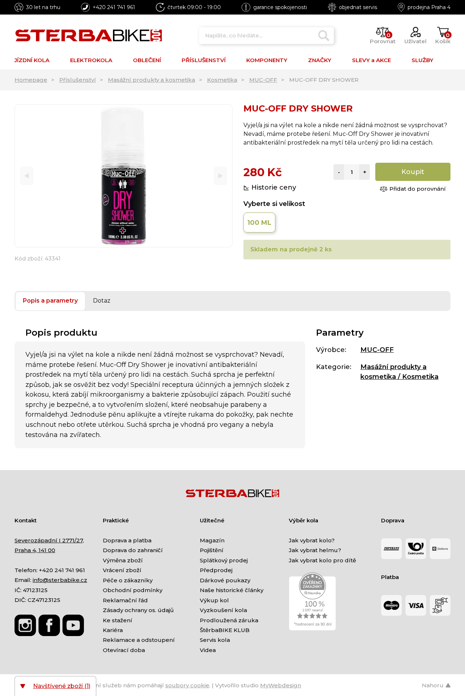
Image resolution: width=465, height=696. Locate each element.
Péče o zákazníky (128, 580)
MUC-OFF (263, 79)
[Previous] (26, 176)
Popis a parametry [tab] (50, 300)
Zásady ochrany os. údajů (138, 610)
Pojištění (211, 550)
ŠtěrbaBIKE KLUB (225, 630)
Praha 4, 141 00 (35, 550)
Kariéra (113, 630)
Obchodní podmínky (132, 590)
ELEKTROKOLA (91, 60)
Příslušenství (77, 79)
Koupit (412, 172)
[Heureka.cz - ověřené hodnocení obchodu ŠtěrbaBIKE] (312, 601)
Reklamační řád (125, 600)
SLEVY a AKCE (371, 60)
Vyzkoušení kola (223, 610)
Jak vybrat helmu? (315, 550)
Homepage (31, 79)
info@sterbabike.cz (60, 579)
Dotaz (101, 300)
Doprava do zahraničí (133, 550)
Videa (208, 650)
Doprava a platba (127, 540)
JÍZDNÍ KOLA (32, 60)
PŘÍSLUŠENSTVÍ (204, 60)
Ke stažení (117, 620)
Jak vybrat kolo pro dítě (322, 560)
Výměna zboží (123, 560)
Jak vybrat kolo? (312, 540)
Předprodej (216, 570)
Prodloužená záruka (229, 620)
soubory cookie (187, 685)
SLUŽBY (422, 60)
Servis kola (215, 639)
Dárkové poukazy (225, 580)
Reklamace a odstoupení (139, 639)
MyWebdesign (280, 685)
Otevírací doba (124, 650)
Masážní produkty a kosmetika (151, 79)
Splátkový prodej (224, 560)
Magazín (212, 540)
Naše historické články (231, 590)
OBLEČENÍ (147, 60)
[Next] (220, 176)
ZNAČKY (319, 60)
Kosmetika (222, 79)
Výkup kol (214, 600)
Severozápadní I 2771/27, (49, 540)
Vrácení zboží (122, 570)
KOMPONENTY (266, 60)
